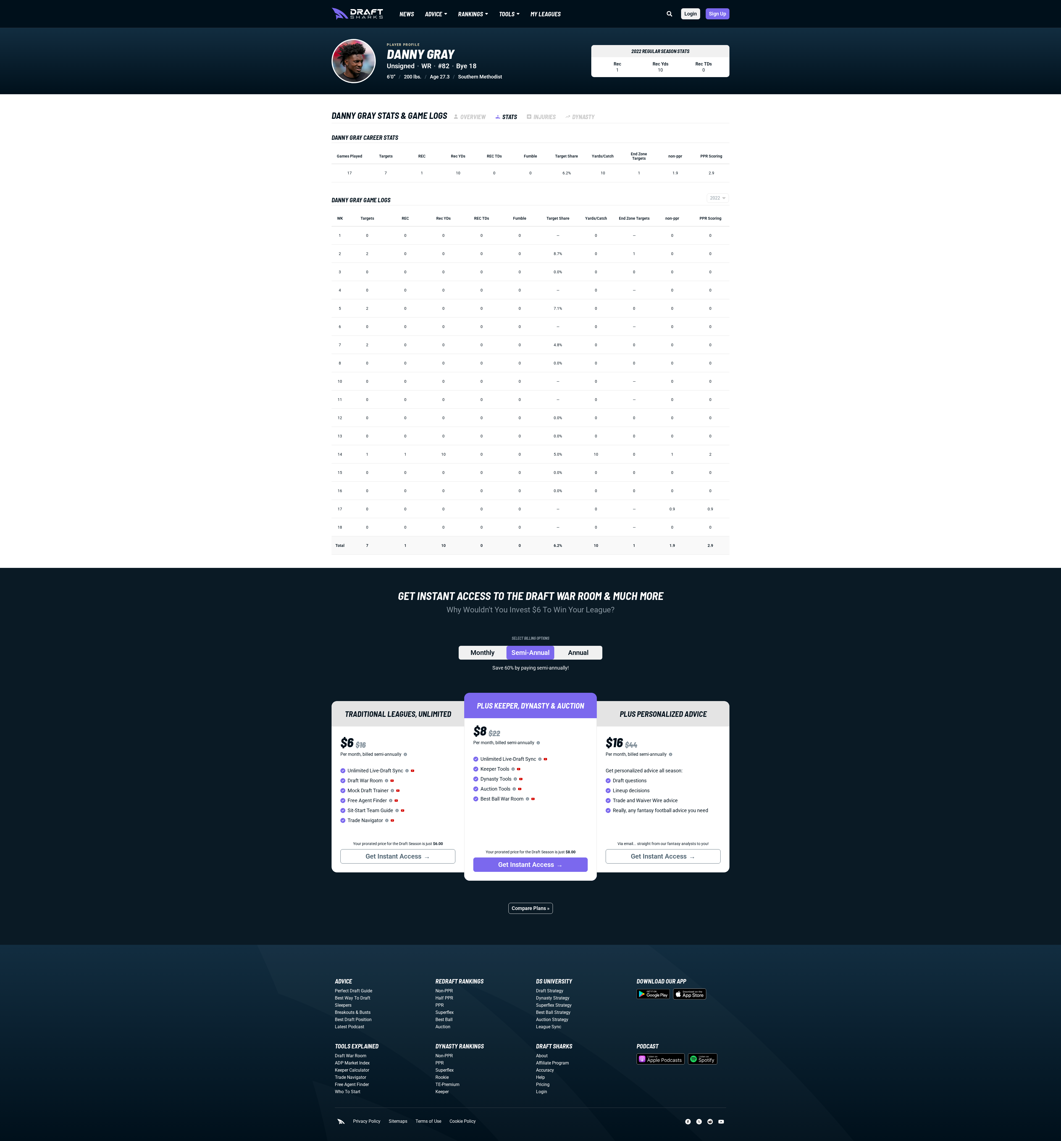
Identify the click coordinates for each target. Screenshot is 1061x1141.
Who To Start (347, 1091)
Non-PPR (444, 990)
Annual (578, 653)
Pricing (543, 1084)
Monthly (483, 653)
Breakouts (344, 1012)
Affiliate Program (552, 1063)
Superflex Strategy (554, 1005)
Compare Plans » (531, 908)
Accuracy (545, 1070)
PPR (439, 1005)
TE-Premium (447, 1084)
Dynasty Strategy (552, 998)
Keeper (442, 1091)
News (407, 14)
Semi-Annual (530, 653)
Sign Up (717, 14)
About (542, 1055)
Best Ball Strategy (553, 1012)
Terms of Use (428, 1121)
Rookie (442, 1077)
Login (690, 14)
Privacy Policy (366, 1121)
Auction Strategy (552, 1019)
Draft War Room (350, 1055)
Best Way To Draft (352, 998)
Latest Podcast (349, 1026)
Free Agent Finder (352, 1084)
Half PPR (444, 998)
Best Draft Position (353, 1019)
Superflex (444, 1012)
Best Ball (444, 1019)
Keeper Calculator (352, 1070)
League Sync (548, 1026)
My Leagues (545, 14)
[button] (412, 770)
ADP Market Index (352, 1063)
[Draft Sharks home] (357, 14)
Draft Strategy (549, 990)
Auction (442, 1026)
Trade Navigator (350, 1077)
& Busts (363, 1012)
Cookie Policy (463, 1121)
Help (540, 1077)
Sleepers (343, 1005)
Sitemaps (398, 1121)
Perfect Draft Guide (353, 990)
